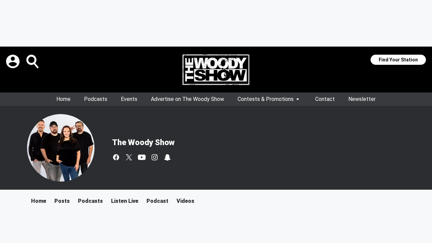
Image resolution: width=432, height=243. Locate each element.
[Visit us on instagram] (155, 157)
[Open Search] (33, 61)
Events (129, 99)
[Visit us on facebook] (116, 157)
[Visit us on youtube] (142, 157)
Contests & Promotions (266, 99)
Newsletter (362, 99)
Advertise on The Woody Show (187, 99)
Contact (325, 99)
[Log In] (13, 61)
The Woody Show (143, 142)
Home (63, 99)
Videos (185, 201)
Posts (62, 201)
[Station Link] (216, 69)
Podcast (157, 201)
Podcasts (95, 99)
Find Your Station (398, 59)
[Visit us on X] (129, 157)
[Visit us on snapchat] (167, 157)
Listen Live (124, 201)
